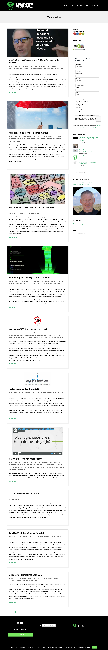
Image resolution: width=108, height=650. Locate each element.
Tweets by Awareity (78, 224)
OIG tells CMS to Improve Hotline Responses (24, 493)
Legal (37, 139)
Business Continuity (57, 333)
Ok (94, 647)
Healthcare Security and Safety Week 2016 (24, 388)
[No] (106, 647)
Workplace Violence (14, 71)
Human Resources (14, 467)
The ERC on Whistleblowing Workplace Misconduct (26, 532)
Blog (87, 5)
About (71, 5)
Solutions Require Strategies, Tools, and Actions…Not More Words (31, 207)
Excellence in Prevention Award (87, 145)
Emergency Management (27, 335)
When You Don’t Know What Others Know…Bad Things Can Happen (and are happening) (34, 61)
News (31, 68)
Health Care (18, 68)
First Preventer (31, 139)
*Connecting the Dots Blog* (41, 66)
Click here (21, 635)
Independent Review (84, 156)
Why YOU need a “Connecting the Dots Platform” (26, 458)
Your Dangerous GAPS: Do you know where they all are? (28, 329)
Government (44, 335)
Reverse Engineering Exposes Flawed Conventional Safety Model (88, 150)
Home (65, 5)
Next (18, 612)
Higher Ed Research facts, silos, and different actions (88, 162)
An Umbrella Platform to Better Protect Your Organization (29, 132)
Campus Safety (57, 136)
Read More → (13, 92)
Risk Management (45, 68)
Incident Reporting (21, 337)
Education (53, 66)
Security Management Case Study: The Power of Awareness (29, 277)
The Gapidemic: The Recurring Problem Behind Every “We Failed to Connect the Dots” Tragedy (89, 139)
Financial (37, 335)
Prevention (36, 68)
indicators (26, 68)
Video (61, 68)
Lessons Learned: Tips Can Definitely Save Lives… (25, 574)
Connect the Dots (14, 139)
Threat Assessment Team (54, 139)
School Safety (55, 68)
